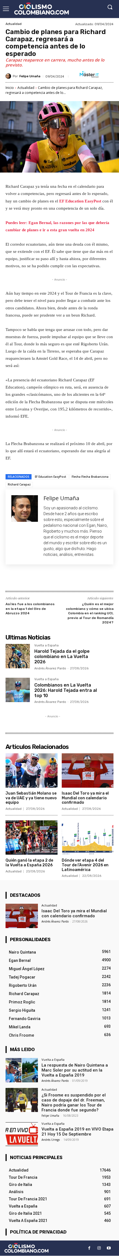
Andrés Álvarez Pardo (50, 668)
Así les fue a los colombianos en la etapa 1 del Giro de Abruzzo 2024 (30, 608)
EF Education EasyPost (80, 201)
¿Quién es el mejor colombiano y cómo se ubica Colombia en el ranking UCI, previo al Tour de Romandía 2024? (89, 613)
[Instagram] (99, 1248)
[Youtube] (108, 1248)
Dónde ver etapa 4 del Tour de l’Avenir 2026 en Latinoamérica (85, 865)
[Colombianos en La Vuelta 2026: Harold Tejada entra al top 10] (18, 690)
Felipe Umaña (29, 76)
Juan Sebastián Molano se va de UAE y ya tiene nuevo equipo (31, 798)
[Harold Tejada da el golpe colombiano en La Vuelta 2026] (18, 656)
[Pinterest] (54, 578)
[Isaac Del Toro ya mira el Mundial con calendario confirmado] (88, 770)
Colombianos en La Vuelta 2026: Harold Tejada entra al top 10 (65, 690)
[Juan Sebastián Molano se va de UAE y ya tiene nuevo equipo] (32, 770)
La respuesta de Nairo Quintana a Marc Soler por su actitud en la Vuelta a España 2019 (75, 1070)
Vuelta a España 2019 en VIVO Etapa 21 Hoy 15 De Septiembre (77, 1132)
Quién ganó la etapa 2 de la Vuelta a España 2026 (29, 862)
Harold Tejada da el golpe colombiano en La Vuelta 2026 (62, 656)
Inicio (10, 87)
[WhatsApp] (66, 578)
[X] (41, 578)
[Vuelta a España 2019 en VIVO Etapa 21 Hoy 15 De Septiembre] (22, 1134)
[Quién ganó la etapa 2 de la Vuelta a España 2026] (32, 837)
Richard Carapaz (19, 484)
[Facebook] (28, 578)
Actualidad (14, 23)
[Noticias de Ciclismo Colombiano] (41, 8)
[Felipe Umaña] (9, 76)
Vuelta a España (46, 645)
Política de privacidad (38, 1232)
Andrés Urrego (51, 1140)
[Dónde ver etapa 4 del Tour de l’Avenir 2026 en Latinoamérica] (88, 837)
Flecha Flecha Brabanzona (90, 477)
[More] (80, 578)
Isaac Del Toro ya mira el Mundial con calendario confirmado (85, 798)
